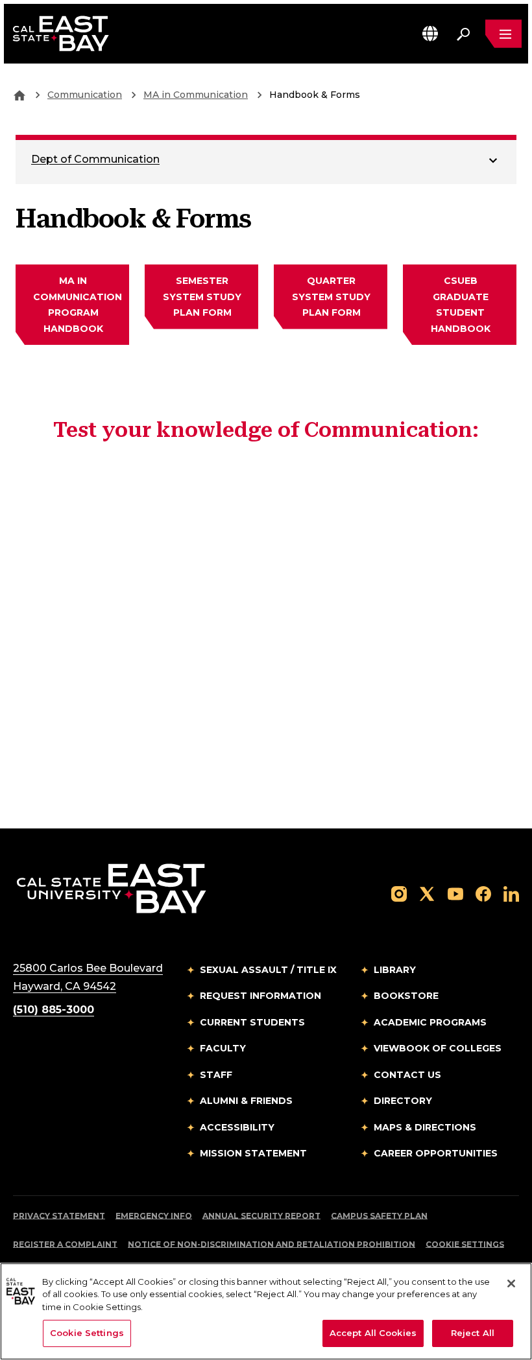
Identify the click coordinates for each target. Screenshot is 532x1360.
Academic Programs (430, 1022)
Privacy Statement (59, 1216)
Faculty (223, 1048)
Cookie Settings (465, 1244)
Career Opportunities (436, 1153)
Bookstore (406, 996)
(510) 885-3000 (53, 1009)
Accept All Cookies (373, 1333)
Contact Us (407, 1075)
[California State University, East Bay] (111, 888)
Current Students (252, 1022)
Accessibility (237, 1127)
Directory (403, 1101)
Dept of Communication (95, 159)
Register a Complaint (65, 1244)
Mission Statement (253, 1153)
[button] (430, 33)
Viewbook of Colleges (438, 1048)
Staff (216, 1075)
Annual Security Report (261, 1216)
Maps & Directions (425, 1127)
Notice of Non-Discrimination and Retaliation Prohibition (271, 1244)
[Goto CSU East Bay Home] (19, 95)
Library (395, 970)
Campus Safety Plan (379, 1216)
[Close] (511, 1283)
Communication (84, 94)
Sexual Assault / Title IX (268, 970)
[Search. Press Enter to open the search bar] (463, 33)
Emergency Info (153, 1216)
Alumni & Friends (246, 1101)
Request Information (260, 996)
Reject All (472, 1333)
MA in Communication (195, 94)
